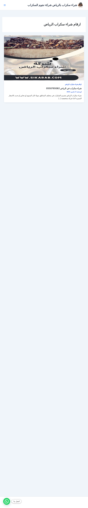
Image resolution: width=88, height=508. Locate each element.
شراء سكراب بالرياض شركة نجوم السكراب (52, 5)
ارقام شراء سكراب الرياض (73, 84)
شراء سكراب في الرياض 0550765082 (64, 88)
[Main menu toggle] (4, 5)
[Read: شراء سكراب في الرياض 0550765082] (44, 58)
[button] (6, 501)
